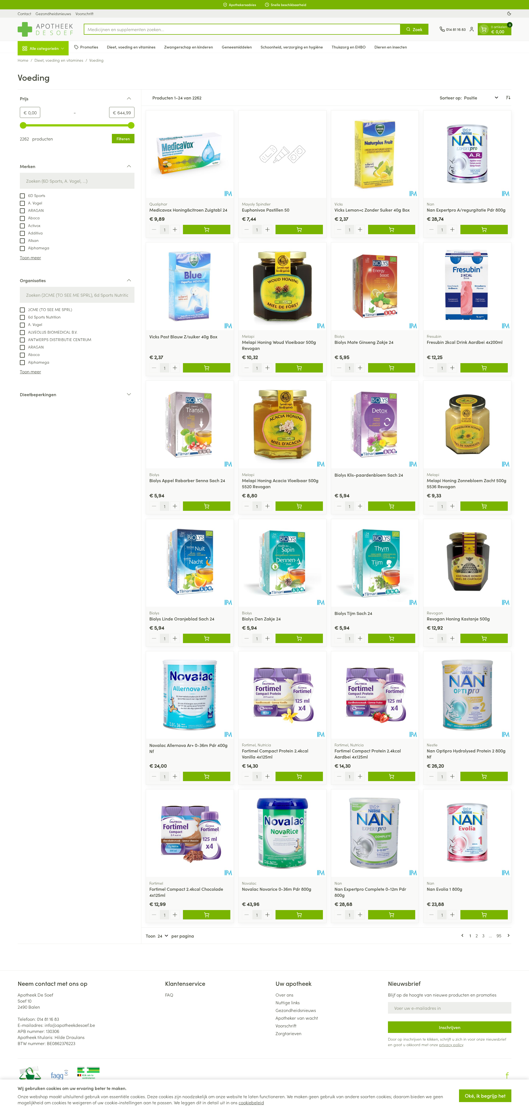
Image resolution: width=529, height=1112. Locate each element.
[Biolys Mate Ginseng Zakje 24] (375, 286)
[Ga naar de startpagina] (45, 29)
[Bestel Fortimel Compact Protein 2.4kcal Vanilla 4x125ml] (299, 776)
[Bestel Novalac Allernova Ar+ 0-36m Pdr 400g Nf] (206, 776)
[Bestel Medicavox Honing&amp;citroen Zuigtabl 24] (206, 229)
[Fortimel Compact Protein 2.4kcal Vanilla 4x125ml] (282, 695)
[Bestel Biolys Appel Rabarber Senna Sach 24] (206, 506)
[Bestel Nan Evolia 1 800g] (484, 914)
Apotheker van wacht (297, 1018)
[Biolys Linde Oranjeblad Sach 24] (190, 563)
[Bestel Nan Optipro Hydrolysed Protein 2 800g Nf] (484, 776)
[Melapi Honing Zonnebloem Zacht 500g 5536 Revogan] (467, 424)
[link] (463, 935)
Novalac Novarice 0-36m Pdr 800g (276, 889)
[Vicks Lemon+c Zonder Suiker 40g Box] (375, 154)
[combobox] (242, 29)
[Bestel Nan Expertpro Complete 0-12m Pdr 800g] (391, 914)
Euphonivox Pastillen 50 (265, 210)
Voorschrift (84, 13)
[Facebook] (507, 1075)
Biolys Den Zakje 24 (261, 619)
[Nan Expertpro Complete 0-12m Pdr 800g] (375, 833)
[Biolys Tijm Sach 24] (375, 563)
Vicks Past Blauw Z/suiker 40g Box (183, 336)
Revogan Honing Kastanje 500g (458, 619)
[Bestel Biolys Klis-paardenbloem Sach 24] (391, 506)
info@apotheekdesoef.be (70, 1025)
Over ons (284, 995)
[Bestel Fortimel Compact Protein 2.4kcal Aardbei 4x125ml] (391, 776)
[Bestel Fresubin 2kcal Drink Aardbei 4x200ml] (484, 368)
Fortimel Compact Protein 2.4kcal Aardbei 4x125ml (367, 753)
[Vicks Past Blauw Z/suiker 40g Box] (190, 286)
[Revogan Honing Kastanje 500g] (467, 563)
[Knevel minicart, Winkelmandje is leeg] (484, 29)
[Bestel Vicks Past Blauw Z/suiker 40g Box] (206, 368)
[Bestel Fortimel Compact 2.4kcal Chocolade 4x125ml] (206, 914)
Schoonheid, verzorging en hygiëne (292, 47)
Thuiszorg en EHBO (349, 47)
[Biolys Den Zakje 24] (282, 563)
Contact (24, 13)
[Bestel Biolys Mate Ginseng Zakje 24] (391, 368)
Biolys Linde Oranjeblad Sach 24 (181, 619)
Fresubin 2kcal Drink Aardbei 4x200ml (465, 342)
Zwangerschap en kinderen (188, 47)
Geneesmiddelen (237, 47)
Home (23, 60)
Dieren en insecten (390, 47)
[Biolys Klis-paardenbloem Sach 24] (375, 424)
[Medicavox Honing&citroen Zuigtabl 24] (190, 154)
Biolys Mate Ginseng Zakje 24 (363, 342)
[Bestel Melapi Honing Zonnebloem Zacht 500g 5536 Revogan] (484, 506)
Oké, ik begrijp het (485, 1095)
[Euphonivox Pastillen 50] (282, 154)
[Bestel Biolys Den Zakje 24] (299, 638)
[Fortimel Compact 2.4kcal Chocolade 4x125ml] (190, 833)
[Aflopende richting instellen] (508, 97)
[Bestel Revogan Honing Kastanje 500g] (484, 638)
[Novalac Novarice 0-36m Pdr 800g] (282, 833)
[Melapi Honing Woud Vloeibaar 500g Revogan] (282, 286)
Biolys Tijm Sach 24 (353, 613)
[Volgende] (507, 935)
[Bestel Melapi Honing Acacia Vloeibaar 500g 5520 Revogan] (299, 506)
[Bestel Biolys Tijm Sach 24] (391, 638)
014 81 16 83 (48, 1019)
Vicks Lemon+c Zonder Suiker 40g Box (372, 210)
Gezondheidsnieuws (53, 13)
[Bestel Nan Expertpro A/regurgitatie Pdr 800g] (484, 229)
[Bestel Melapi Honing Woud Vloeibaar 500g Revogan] (299, 368)
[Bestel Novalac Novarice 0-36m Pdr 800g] (299, 914)
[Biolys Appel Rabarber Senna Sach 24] (190, 424)
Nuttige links (288, 1002)
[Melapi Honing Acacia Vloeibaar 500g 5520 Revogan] (282, 424)
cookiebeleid (251, 1102)
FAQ (169, 995)
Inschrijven (449, 1027)
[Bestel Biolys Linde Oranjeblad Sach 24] (206, 638)
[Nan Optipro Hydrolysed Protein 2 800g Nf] (467, 695)
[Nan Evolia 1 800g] (467, 833)
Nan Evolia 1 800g (444, 889)
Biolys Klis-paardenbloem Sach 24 (368, 475)
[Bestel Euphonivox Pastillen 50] (299, 229)
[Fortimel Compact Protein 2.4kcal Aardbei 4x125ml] (375, 695)
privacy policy (451, 1044)
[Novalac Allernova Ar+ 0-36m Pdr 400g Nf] (190, 695)
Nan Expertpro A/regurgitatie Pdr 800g (466, 210)
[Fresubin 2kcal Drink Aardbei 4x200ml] (467, 286)
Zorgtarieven (288, 1033)
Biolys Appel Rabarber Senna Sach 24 (187, 480)
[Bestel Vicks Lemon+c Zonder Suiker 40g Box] (391, 229)
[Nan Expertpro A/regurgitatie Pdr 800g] (467, 154)
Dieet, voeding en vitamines (131, 47)
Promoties (89, 47)
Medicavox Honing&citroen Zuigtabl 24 (188, 210)
